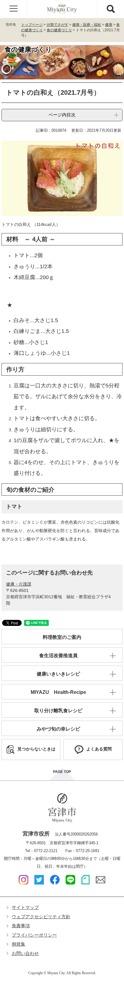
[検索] (110, 9)
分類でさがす (57, 25)
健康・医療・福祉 (86, 25)
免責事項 (21, 925)
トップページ (32, 25)
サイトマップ (25, 907)
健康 (108, 25)
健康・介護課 (18, 584)
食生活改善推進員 (58, 655)
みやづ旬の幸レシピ (58, 728)
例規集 (18, 944)
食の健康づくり (59, 30)
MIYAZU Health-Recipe (58, 692)
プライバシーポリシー (34, 934)
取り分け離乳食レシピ (58, 710)
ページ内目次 (62, 114)
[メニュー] (13, 9)
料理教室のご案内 (62, 637)
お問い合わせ (25, 953)
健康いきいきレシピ (58, 673)
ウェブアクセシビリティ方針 (41, 916)
